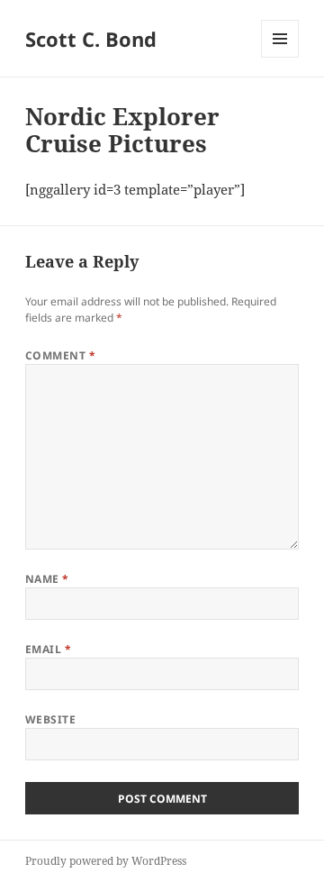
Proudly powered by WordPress (105, 860)
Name (47, 578)
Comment (60, 355)
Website (50, 719)
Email (48, 649)
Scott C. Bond (91, 38)
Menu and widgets (280, 57)
